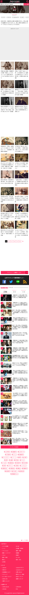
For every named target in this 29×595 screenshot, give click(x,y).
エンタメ (18, 557)
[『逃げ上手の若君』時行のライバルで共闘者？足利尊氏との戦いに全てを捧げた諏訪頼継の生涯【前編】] (6, 320)
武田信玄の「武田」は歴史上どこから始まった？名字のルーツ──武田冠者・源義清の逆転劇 (7, 148)
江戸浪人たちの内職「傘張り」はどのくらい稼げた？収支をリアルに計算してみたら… (21, 165)
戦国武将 (21, 454)
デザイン (11, 465)
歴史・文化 (18, 559)
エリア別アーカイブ (6, 576)
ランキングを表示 (14, 447)
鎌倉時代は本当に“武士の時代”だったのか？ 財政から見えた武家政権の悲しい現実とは (21, 109)
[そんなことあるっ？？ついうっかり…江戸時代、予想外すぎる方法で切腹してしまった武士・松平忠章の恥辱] (21, 225)
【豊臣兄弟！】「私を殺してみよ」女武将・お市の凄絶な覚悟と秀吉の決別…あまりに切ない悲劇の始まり (20, 379)
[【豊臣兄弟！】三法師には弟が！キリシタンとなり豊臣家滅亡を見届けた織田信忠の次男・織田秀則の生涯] (6, 305)
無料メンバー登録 (20, 574)
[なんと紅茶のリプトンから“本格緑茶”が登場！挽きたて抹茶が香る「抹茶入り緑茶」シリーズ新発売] (6, 418)
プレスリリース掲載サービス (14, 272)
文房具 (16, 465)
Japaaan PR (16, 17)
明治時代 (18, 463)
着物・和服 (18, 550)
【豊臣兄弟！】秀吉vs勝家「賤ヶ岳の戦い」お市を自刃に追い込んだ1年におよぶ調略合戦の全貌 (20, 296)
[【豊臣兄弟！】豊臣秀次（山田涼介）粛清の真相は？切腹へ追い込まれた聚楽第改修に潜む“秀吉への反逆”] (6, 388)
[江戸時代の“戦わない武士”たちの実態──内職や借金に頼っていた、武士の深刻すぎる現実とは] (21, 141)
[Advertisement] (14, 44)
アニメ (15, 454)
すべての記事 (5, 546)
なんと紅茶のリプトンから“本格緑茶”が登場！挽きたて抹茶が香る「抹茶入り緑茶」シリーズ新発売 (20, 417)
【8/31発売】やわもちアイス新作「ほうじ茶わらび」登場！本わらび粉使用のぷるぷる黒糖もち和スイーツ (19, 395)
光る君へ (15, 471)
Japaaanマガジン (20, 567)
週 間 (14, 291)
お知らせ (4, 570)
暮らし (3, 559)
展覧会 (18, 468)
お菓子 (25, 457)
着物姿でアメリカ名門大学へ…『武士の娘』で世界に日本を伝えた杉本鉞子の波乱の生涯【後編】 (21, 92)
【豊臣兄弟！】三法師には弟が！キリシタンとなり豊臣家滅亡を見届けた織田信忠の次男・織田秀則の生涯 (19, 304)
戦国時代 (15, 452)
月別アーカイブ (19, 576)
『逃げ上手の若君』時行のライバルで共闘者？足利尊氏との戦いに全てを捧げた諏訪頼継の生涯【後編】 (19, 372)
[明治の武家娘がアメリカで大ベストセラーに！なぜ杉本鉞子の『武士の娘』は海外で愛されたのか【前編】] (7, 101)
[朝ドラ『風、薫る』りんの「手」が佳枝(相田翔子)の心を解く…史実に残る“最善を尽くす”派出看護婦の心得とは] (6, 441)
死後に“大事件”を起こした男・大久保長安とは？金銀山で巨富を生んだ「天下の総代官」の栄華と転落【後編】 (21, 74)
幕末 (7, 460)
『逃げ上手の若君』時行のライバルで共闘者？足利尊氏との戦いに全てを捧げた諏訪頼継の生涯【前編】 (19, 319)
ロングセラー (6, 457)
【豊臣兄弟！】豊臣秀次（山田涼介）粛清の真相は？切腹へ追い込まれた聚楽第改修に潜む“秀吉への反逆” (20, 387)
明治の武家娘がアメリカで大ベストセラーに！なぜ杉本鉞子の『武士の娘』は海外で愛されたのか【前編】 (7, 109)
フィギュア (23, 465)
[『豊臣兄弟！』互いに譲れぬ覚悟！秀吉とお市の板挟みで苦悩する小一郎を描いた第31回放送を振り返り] (6, 403)
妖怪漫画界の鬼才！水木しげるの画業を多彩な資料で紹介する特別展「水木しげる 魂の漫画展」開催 (20, 357)
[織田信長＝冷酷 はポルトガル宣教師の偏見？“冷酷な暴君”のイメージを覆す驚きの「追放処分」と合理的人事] (6, 426)
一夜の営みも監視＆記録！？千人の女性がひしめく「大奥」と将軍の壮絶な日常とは (19, 432)
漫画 (12, 460)
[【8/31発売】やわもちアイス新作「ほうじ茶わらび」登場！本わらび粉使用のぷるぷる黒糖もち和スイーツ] (6, 396)
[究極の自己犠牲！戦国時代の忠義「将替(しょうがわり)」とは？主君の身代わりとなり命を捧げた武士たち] (7, 66)
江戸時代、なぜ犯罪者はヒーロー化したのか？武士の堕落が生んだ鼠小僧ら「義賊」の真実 (21, 216)
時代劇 (16, 460)
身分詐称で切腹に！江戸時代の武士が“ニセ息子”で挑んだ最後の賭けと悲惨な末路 (21, 199)
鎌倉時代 (25, 468)
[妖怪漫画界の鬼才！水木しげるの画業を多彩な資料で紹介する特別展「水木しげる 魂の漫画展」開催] (6, 358)
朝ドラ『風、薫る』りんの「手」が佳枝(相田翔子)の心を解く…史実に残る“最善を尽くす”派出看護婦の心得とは (20, 440)
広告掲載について (6, 572)
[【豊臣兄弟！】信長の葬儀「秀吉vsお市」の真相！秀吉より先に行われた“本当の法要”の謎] (6, 343)
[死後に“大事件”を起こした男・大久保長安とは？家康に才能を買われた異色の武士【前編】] (7, 84)
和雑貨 (17, 553)
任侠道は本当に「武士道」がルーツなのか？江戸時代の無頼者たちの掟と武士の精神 (7, 199)
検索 (27, 1)
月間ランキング (5, 581)
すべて (4, 17)
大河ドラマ (21, 452)
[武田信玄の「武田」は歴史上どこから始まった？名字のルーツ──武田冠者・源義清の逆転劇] (7, 141)
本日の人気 (4, 579)
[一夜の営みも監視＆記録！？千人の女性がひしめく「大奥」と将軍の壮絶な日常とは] (6, 433)
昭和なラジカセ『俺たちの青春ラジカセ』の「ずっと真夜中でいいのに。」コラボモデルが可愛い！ (19, 364)
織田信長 (12, 463)
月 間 (23, 291)
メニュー (1, 1)
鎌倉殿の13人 (15, 474)
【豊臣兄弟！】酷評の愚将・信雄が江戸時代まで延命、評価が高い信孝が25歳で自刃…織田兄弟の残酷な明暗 (20, 349)
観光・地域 (4, 557)
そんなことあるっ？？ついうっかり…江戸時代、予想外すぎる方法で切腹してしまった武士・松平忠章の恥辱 (21, 233)
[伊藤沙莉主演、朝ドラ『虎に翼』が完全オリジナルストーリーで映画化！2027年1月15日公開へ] (6, 335)
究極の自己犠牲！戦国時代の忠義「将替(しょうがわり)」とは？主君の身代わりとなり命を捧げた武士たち (7, 74)
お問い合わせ (19, 572)
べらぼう (5, 463)
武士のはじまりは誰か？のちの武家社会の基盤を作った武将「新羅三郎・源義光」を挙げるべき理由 (7, 165)
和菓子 (17, 555)
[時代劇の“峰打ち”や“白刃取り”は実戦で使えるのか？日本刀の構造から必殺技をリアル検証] (7, 208)
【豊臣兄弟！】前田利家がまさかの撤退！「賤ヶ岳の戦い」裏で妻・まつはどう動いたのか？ (19, 409)
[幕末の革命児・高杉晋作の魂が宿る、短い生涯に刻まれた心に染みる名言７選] (7, 174)
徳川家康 (25, 463)
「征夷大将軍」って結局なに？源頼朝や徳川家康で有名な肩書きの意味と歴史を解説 (21, 182)
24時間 (5, 291)
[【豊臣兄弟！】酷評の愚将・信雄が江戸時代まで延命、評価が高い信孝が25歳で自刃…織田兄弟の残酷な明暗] (6, 350)
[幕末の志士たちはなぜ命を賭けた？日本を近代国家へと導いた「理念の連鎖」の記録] (7, 225)
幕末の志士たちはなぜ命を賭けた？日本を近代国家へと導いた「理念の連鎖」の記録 (7, 232)
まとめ (9, 17)
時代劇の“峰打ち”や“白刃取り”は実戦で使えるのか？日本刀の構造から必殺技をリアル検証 (7, 216)
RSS (25, 281)
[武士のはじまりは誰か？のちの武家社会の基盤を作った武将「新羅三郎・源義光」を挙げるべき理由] (7, 158)
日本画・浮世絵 (19, 548)
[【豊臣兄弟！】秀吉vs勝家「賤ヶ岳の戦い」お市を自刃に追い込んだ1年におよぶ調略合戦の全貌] (6, 297)
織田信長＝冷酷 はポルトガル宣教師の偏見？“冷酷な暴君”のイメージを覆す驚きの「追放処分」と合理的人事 (20, 425)
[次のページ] (23, 241)
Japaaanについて (20, 570)
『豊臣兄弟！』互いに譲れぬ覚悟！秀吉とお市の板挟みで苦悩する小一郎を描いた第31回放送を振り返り (20, 402)
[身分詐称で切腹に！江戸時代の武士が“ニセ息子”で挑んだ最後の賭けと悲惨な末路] (21, 191)
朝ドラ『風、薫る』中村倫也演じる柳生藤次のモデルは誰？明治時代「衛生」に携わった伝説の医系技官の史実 (19, 327)
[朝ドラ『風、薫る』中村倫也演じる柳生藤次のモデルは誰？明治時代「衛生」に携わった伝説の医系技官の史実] (6, 328)
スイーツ (14, 457)
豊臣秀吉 (13, 468)
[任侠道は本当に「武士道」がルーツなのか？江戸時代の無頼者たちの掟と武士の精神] (7, 191)
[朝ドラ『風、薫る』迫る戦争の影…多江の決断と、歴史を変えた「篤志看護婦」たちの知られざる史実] (6, 313)
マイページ (4, 574)
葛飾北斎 (22, 471)
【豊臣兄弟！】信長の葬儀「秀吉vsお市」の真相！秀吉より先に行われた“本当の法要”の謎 (20, 341)
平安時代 (9, 454)
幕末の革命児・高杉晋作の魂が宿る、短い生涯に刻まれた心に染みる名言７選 (7, 181)
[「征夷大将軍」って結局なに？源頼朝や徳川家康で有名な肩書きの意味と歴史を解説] (21, 174)
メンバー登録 (26, 4)
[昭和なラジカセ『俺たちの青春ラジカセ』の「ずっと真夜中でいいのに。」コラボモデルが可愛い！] (6, 365)
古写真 (3, 562)
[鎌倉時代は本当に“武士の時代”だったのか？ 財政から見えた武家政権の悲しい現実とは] (21, 101)
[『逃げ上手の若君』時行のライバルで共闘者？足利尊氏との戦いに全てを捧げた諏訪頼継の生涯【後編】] (6, 373)
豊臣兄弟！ (5, 468)
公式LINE (18, 281)
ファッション (5, 550)
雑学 (20, 457)
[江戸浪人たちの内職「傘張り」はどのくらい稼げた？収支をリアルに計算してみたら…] (21, 158)
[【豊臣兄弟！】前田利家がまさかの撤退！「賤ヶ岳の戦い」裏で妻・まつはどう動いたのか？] (6, 411)
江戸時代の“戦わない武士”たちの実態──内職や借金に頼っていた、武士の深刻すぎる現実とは (21, 148)
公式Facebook (4, 281)
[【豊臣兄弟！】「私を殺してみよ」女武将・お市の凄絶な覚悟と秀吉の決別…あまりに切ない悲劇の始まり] (6, 380)
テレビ (22, 460)
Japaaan (14, 1)
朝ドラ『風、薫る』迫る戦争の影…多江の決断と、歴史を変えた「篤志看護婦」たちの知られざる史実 (19, 311)
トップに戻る (25, 540)
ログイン (21, 4)
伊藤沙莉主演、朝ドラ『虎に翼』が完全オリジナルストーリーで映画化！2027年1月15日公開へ (19, 334)
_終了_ (22, 17)
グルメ (3, 555)
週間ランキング (19, 579)
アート (3, 548)
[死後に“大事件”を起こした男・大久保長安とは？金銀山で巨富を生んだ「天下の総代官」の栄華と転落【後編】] (21, 66)
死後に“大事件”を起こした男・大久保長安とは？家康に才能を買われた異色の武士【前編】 (7, 92)
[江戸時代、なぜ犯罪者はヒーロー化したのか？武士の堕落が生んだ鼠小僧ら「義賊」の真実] (21, 208)
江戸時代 (8, 452)
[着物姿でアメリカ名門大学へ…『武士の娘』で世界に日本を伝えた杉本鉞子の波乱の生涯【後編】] (21, 84)
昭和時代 (8, 471)
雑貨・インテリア (6, 553)
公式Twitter (11, 281)
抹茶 (5, 465)
